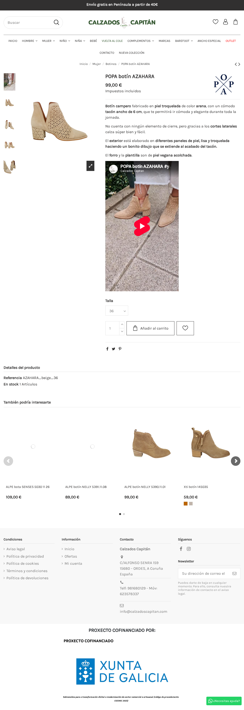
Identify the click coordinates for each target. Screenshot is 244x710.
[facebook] (181, 549)
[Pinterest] (120, 349)
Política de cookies (22, 563)
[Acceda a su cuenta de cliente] (226, 22)
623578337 (129, 594)
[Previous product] (236, 64)
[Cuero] (186, 504)
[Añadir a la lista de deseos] (185, 328)
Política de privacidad (25, 556)
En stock (11, 384)
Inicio (69, 549)
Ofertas (71, 556)
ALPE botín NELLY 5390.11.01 (145, 487)
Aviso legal (15, 549)
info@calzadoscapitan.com (143, 611)
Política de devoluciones (27, 578)
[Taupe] (191, 504)
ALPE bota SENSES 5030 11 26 (28, 487)
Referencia (13, 377)
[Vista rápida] (58, 429)
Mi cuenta (73, 563)
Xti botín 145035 (196, 487)
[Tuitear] (113, 349)
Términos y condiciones (26, 571)
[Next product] (239, 64)
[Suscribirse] (234, 573)
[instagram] (189, 549)
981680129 (136, 588)
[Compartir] (107, 349)
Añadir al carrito (154, 328)
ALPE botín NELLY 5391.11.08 (86, 487)
